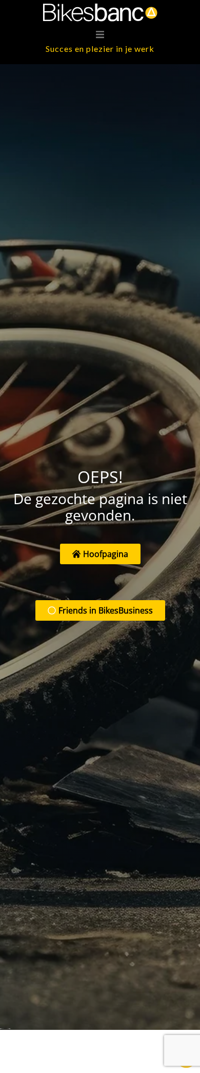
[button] (100, 34)
